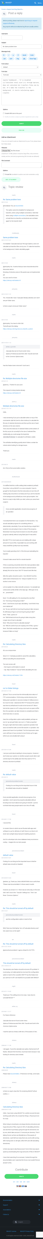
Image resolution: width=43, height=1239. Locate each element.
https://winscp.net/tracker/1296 (13, 675)
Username (5, 34)
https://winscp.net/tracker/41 (12, 280)
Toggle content (21, 1200)
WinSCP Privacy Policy (27, 1231)
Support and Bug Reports (14, 9)
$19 (14, 1182)
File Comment (6, 160)
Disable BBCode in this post (13, 113)
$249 (28, 1182)
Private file (22, 174)
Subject (4, 42)
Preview (21, 130)
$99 (24, 1182)
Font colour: (5, 64)
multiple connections (19, 215)
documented (19, 206)
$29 (17, 1182)
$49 (21, 1182)
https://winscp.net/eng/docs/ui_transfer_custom (18, 329)
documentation (15, 1074)
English (20, 1222)
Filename (4, 148)
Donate (21, 1176)
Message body (6, 51)
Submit (21, 123)
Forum (4, 9)
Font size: (4, 71)
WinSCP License (11, 1231)
